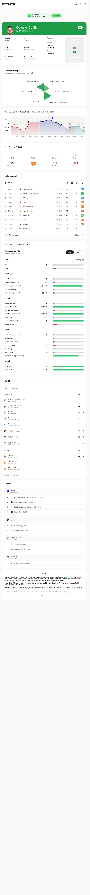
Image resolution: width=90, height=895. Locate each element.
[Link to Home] (8, 4)
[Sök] (81, 4)
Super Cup (18, 512)
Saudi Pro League (20, 507)
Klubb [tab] (6, 388)
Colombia (10, 57)
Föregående (13, 235)
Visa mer (44, 596)
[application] (47, 126)
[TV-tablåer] (76, 4)
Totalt (70, 252)
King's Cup (18, 502)
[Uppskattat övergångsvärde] (28, 112)
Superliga (17, 544)
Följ (80, 27)
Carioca (17, 531)
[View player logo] (10, 30)
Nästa (77, 235)
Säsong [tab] (14, 388)
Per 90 (79, 252)
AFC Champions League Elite (24, 497)
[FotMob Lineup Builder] (44, 15)
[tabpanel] (44, 432)
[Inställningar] (85, 4)
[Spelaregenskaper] (32, 73)
